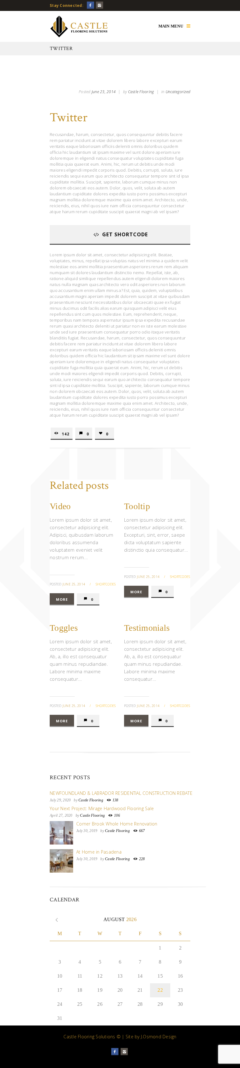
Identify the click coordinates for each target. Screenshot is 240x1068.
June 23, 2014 (104, 91)
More (62, 599)
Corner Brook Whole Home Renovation (117, 824)
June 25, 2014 (73, 584)
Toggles (64, 628)
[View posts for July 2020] (56, 919)
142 (65, 433)
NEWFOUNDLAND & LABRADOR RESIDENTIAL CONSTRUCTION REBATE (121, 793)
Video (60, 506)
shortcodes (106, 584)
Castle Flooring (141, 91)
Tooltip (137, 506)
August (120, 919)
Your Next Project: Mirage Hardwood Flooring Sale (102, 808)
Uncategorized (178, 91)
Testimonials (147, 628)
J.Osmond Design (159, 1037)
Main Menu (170, 26)
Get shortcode (125, 234)
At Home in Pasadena (99, 852)
